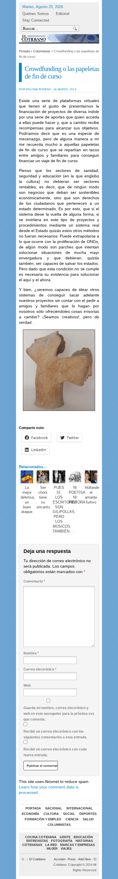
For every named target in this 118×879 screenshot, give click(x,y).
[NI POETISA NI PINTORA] (75, 476)
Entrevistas (37, 840)
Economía (30, 813)
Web (27, 685)
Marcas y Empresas (77, 845)
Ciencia (72, 819)
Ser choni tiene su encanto (43, 497)
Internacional (79, 808)
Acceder (60, 859)
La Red (51, 845)
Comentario (34, 581)
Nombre (31, 653)
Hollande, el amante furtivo (92, 494)
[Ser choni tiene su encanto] (43, 476)
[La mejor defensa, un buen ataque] (27, 476)
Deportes (88, 813)
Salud (88, 819)
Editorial (62, 14)
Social (69, 813)
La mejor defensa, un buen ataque (28, 499)
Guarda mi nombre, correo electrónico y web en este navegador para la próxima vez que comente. (58, 713)
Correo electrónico (39, 669)
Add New (84, 859)
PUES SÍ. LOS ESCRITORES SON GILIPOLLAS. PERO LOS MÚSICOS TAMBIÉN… (65, 509)
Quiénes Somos (35, 14)
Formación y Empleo (43, 819)
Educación (83, 837)
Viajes (66, 848)
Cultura (51, 813)
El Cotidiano (36, 859)
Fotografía (61, 840)
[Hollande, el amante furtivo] (91, 476)
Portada (24, 51)
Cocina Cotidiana (40, 837)
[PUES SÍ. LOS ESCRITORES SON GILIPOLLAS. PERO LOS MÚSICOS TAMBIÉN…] (59, 476)
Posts (72, 859)
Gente (65, 837)
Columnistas (41, 51)
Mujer (52, 848)
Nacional (53, 808)
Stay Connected (35, 20)
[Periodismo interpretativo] (59, 38)
